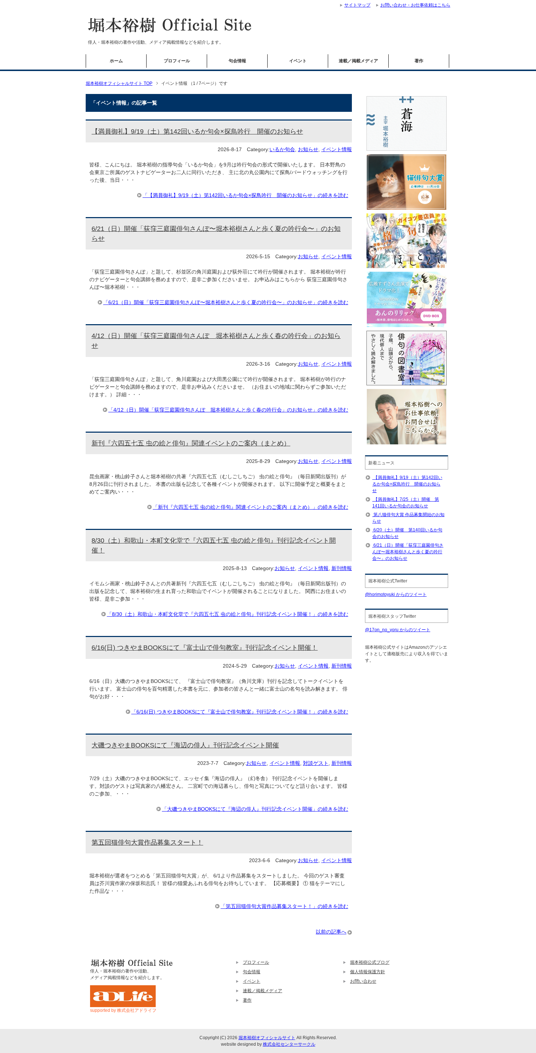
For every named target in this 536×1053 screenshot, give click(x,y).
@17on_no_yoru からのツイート (397, 629)
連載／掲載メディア (358, 60)
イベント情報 (336, 149)
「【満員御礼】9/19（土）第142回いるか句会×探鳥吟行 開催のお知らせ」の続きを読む (245, 195)
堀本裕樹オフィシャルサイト (266, 1037)
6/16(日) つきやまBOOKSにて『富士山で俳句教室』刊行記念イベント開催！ (205, 647)
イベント (298, 60)
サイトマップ (357, 5)
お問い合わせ (363, 981)
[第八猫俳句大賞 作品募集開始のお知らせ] (372, 514)
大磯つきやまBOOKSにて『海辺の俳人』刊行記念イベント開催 (185, 745)
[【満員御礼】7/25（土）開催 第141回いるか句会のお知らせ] (372, 499)
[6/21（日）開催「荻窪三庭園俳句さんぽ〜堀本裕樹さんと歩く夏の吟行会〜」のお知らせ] (372, 545)
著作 (419, 60)
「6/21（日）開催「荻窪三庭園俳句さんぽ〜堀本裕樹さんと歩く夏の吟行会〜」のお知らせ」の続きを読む (225, 302)
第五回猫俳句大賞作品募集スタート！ (147, 842)
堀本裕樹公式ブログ (369, 962)
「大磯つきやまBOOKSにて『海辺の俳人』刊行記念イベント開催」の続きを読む (255, 809)
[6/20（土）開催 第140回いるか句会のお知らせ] (372, 530)
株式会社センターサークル (289, 1044)
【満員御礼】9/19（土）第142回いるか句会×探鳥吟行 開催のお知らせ (197, 131)
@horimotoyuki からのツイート (396, 594)
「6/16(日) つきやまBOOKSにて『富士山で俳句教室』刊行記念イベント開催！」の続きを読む (239, 712)
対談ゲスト (316, 763)
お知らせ (308, 149)
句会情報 (237, 60)
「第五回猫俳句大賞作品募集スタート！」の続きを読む (284, 906)
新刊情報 (341, 568)
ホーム (116, 60)
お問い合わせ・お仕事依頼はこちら (415, 5)
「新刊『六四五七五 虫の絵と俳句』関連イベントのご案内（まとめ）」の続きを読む (250, 507)
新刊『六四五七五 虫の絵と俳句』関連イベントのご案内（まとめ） (191, 443)
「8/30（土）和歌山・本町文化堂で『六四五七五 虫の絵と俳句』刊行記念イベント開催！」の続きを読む (227, 614)
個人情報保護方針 (367, 971)
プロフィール (177, 60)
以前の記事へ (331, 932)
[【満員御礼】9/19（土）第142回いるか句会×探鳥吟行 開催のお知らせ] (372, 477)
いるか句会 (282, 149)
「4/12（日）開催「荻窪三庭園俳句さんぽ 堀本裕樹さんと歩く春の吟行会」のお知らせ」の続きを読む (228, 410)
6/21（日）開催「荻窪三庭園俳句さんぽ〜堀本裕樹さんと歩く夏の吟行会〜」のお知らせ (407, 552)
